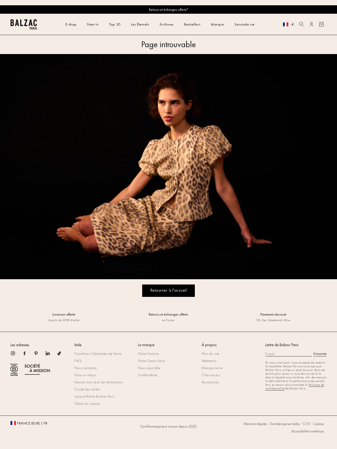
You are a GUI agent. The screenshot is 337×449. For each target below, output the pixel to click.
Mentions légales (255, 423)
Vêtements (209, 360)
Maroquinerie (212, 367)
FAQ (78, 360)
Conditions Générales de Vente (97, 353)
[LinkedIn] (51, 355)
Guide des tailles (87, 389)
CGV (306, 423)
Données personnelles (285, 423)
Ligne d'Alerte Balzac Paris (94, 396)
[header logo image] (24, 28)
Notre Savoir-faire (151, 360)
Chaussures (211, 375)
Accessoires (210, 382)
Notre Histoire (148, 353)
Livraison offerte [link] (63, 314)
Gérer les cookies (87, 403)
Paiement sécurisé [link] (273, 314)
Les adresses (20, 344)
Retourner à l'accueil (168, 290)
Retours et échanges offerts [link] (168, 314)
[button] (301, 24)
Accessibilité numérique (307, 431)
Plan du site (210, 353)
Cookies (318, 423)
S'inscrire (319, 353)
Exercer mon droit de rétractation (98, 382)
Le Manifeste (147, 375)
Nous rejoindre (149, 367)
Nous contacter (85, 367)
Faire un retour (85, 375)
